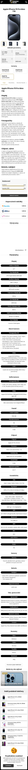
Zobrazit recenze (14, 195)
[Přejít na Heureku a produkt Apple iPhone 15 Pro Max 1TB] (23, 6)
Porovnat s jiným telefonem (14, 664)
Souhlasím (8, 765)
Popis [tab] (4, 83)
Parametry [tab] (11, 83)
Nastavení (19, 765)
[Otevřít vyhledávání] (26, 2)
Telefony (5, 673)
